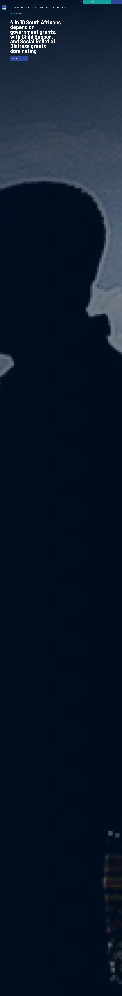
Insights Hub (29, 7)
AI (35, 7)
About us (64, 7)
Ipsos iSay (89, 2)
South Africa (14, 13)
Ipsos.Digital (102, 2)
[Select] (81, 2)
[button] (76, 2)
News (41, 7)
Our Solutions (18, 7)
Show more (15, 58)
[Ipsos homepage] (4, 7)
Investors (55, 7)
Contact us (116, 2)
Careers (47, 7)
